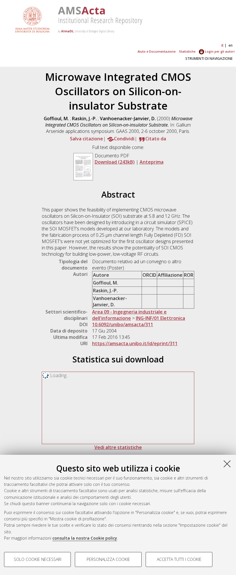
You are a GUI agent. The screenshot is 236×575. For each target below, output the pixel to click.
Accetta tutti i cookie (179, 559)
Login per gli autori (219, 51)
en (231, 45)
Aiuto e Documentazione (157, 51)
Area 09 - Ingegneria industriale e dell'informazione (129, 315)
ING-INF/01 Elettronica (160, 318)
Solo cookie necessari (37, 559)
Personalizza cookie (108, 559)
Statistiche (187, 51)
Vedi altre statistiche (118, 447)
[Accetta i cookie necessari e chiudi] (227, 463)
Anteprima (151, 162)
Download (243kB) (115, 162)
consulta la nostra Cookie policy (84, 538)
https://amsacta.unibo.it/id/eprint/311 (135, 343)
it (222, 45)
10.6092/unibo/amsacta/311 (122, 324)
